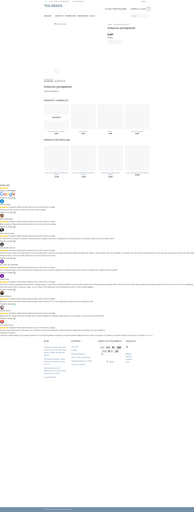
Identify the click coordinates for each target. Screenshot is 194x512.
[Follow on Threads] (139, 347)
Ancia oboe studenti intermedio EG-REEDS (83, 173)
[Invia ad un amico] (116, 41)
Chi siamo (75, 347)
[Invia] (148, 16)
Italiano (144, 1)
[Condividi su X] (113, 41)
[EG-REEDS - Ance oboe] (54, 8)
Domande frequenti (78, 354)
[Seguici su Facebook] (129, 347)
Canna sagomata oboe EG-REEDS (137, 173)
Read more (149, 335)
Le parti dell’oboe (50, 377)
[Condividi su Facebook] (109, 41)
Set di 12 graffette (137, 131)
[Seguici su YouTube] (144, 347)
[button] (140, 9)
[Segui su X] (137, 347)
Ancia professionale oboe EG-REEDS (110, 173)
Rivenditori (83, 16)
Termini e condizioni (78, 364)
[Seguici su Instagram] (132, 347)
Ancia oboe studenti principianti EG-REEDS (56, 173)
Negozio (48, 16)
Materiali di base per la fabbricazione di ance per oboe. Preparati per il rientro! (55, 370)
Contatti (59, 16)
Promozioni (70, 16)
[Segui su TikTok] (134, 347)
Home (110, 24)
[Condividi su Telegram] (120, 41)
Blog (92, 16)
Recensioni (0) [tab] (60, 81)
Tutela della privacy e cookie (81, 361)
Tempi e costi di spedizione (81, 357)
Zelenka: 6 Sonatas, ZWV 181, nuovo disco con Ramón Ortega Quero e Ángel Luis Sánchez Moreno (55, 351)
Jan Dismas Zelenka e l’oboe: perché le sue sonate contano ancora (54, 361)
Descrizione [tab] (48, 81)
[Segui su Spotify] (127, 347)
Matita (110, 131)
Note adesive (83, 131)
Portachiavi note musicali (56, 131)
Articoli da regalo (121, 24)
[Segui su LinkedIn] (142, 347)
